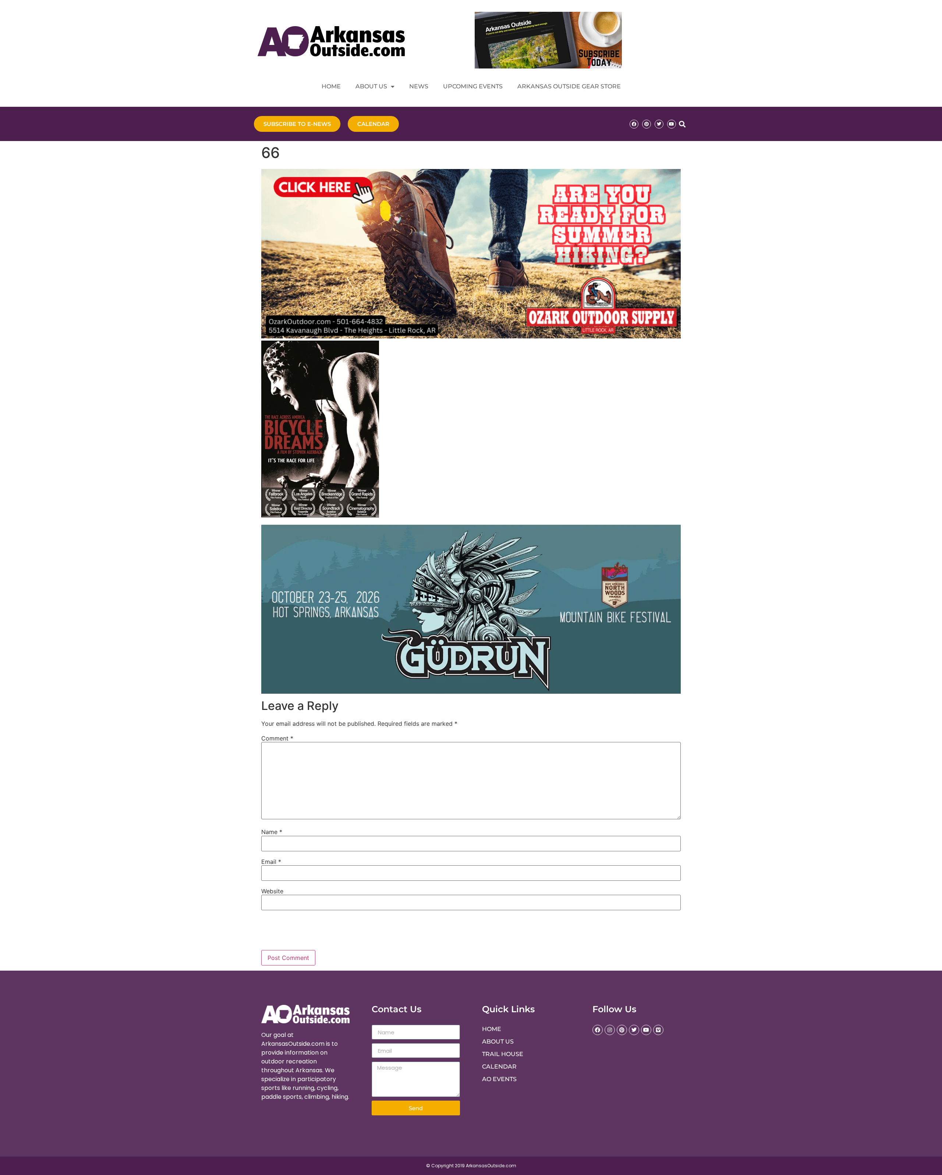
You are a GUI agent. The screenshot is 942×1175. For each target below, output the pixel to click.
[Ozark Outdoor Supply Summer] (471, 336)
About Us (371, 86)
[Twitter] (659, 124)
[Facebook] (634, 124)
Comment (277, 738)
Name (271, 832)
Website (272, 891)
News (418, 86)
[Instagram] (610, 1030)
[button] (682, 124)
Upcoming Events (473, 86)
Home (331, 86)
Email (271, 862)
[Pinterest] (646, 124)
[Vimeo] (658, 1030)
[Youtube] (671, 124)
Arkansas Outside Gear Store (569, 86)
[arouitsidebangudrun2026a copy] (471, 691)
